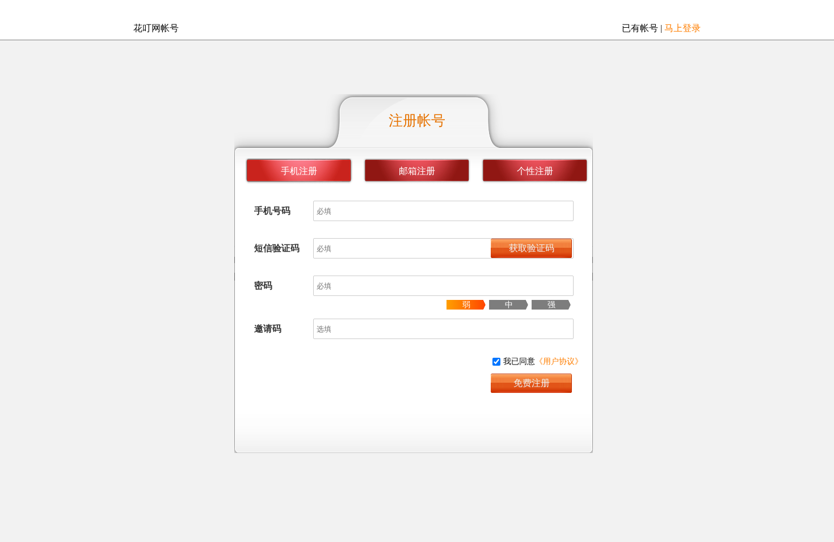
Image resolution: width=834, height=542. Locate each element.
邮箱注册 (417, 171)
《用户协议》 (559, 361)
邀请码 (267, 328)
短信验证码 (277, 248)
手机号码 (272, 210)
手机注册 (299, 171)
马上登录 (682, 28)
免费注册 (531, 383)
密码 (263, 285)
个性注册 (535, 171)
